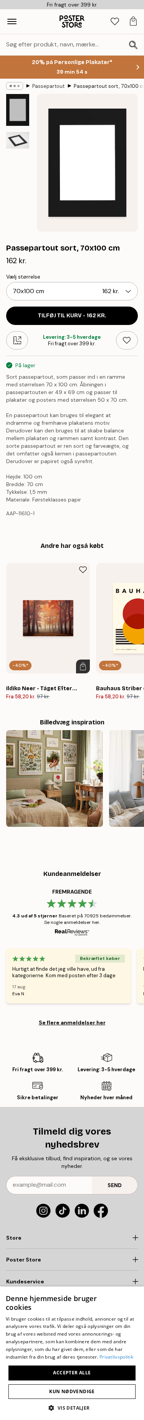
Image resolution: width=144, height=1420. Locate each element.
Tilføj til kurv (72, 315)
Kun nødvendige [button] (72, 1391)
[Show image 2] (17, 140)
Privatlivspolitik (116, 1357)
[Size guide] (17, 340)
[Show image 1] (17, 110)
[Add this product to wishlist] (127, 340)
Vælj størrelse (23, 276)
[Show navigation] (12, 21)
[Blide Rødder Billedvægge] (54, 778)
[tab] (115, 22)
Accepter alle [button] (72, 1372)
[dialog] (72, 1353)
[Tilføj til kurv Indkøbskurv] (83, 666)
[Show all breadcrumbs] (14, 86)
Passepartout (48, 86)
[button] (71, 1407)
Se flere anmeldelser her (72, 1022)
